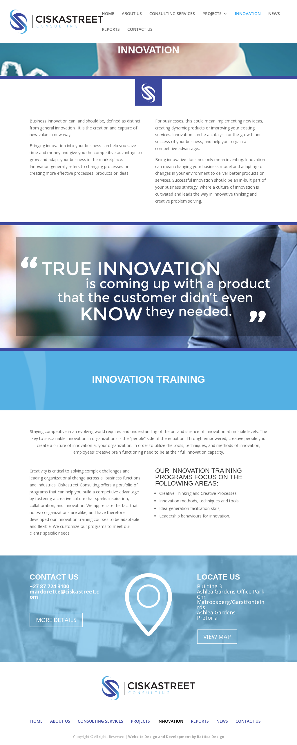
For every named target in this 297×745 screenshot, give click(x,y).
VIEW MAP (217, 637)
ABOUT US (132, 14)
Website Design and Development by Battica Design (176, 736)
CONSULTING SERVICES (172, 14)
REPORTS (111, 29)
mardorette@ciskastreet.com (64, 594)
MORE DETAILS (56, 620)
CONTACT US (140, 29)
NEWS (274, 14)
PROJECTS (212, 14)
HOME (108, 14)
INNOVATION (248, 14)
